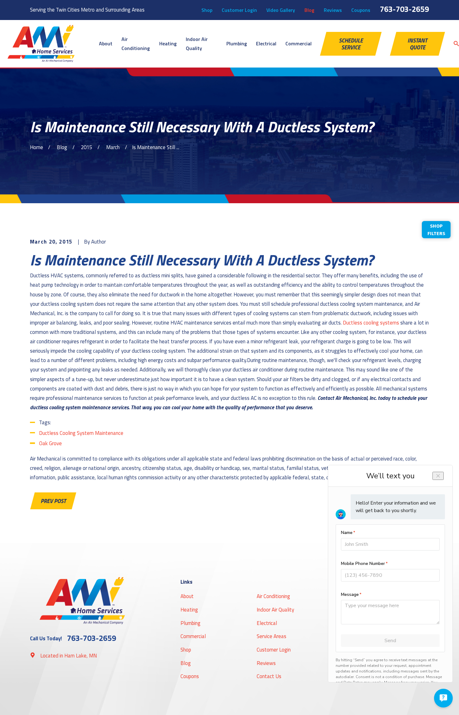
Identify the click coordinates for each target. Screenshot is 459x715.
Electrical (267, 623)
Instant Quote (417, 44)
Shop (206, 10)
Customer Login (239, 10)
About (187, 596)
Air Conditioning (273, 596)
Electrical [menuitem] (266, 43)
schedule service (351, 44)
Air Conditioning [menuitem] (135, 43)
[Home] (41, 43)
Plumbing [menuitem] (236, 43)
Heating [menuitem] (168, 43)
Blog (309, 10)
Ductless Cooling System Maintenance (81, 433)
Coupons (360, 10)
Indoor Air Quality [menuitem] (197, 43)
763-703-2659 (404, 9)
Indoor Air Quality (275, 609)
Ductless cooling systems (371, 322)
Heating (189, 609)
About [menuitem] (105, 43)
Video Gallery (280, 10)
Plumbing (190, 623)
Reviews (333, 10)
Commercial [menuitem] (298, 43)
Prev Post (53, 500)
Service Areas (271, 636)
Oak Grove (50, 443)
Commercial (193, 636)
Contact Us (269, 676)
